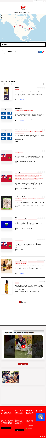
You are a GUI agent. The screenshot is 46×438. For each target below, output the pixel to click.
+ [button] (1, 16)
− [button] (1, 17)
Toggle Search (6, 44)
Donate (20, 436)
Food (19, 53)
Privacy (33, 436)
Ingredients (23, 53)
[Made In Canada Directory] (23, 7)
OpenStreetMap (37, 41)
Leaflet (30, 41)
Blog (29, 12)
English (36, 0)
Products (15, 53)
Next (25, 302)
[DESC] (44, 84)
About (29, 436)
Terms (37, 436)
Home (12, 53)
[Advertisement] (23, 67)
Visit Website (22, 99)
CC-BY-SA (44, 41)
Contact (25, 436)
